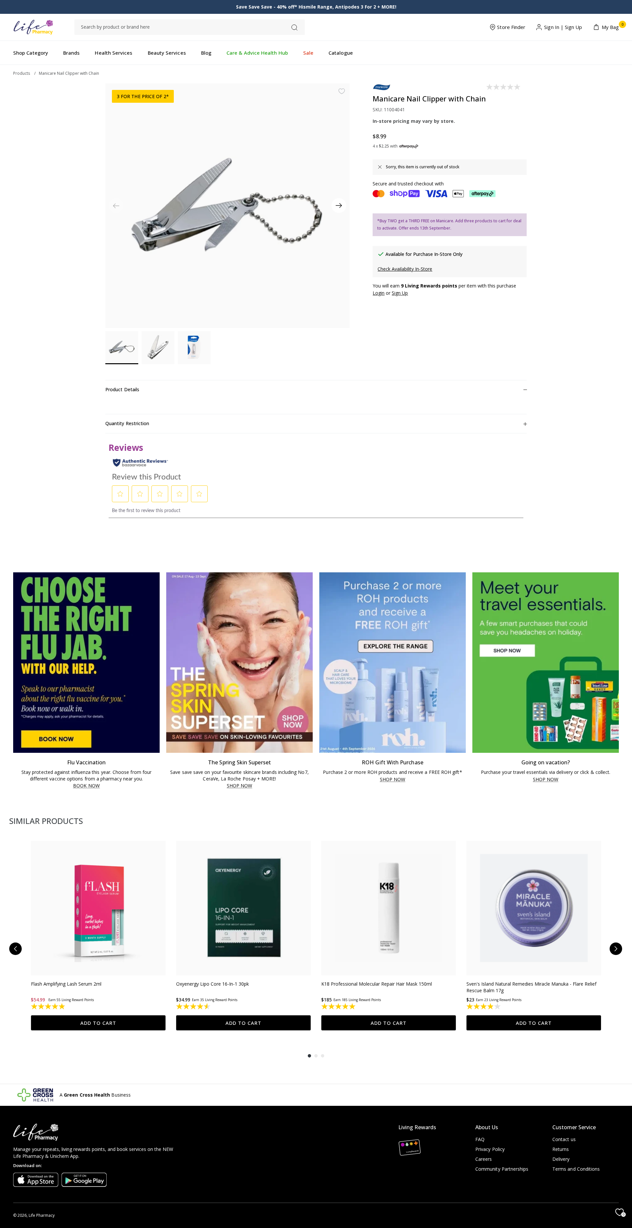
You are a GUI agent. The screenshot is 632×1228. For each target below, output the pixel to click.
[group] (98, 935)
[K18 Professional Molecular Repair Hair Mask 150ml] (388, 908)
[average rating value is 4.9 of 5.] (48, 1006)
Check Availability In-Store (405, 269)
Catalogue (341, 52)
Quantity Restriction (127, 423)
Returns (560, 1149)
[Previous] (15, 948)
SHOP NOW (239, 785)
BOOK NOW (86, 785)
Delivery (561, 1159)
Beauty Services (167, 52)
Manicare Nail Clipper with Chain (69, 73)
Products (21, 73)
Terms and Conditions (576, 1169)
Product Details (122, 389)
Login (378, 293)
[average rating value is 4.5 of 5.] (193, 1006)
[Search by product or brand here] (294, 27)
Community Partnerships (502, 1169)
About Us (486, 1127)
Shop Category (30, 52)
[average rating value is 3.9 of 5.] (484, 1006)
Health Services (113, 52)
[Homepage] (33, 27)
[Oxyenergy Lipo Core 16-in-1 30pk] (243, 908)
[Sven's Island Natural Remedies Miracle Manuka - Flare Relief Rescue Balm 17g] (533, 908)
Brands (71, 52)
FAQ (480, 1139)
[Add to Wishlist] (342, 91)
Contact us (564, 1139)
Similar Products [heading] (46, 820)
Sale (308, 52)
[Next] (338, 205)
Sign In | (554, 27)
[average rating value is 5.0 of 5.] (338, 1006)
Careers (483, 1159)
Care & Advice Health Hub (257, 52)
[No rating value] (503, 87)
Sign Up (573, 27)
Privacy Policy (490, 1149)
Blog (206, 52)
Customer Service (574, 1127)
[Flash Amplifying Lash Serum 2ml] (98, 908)
